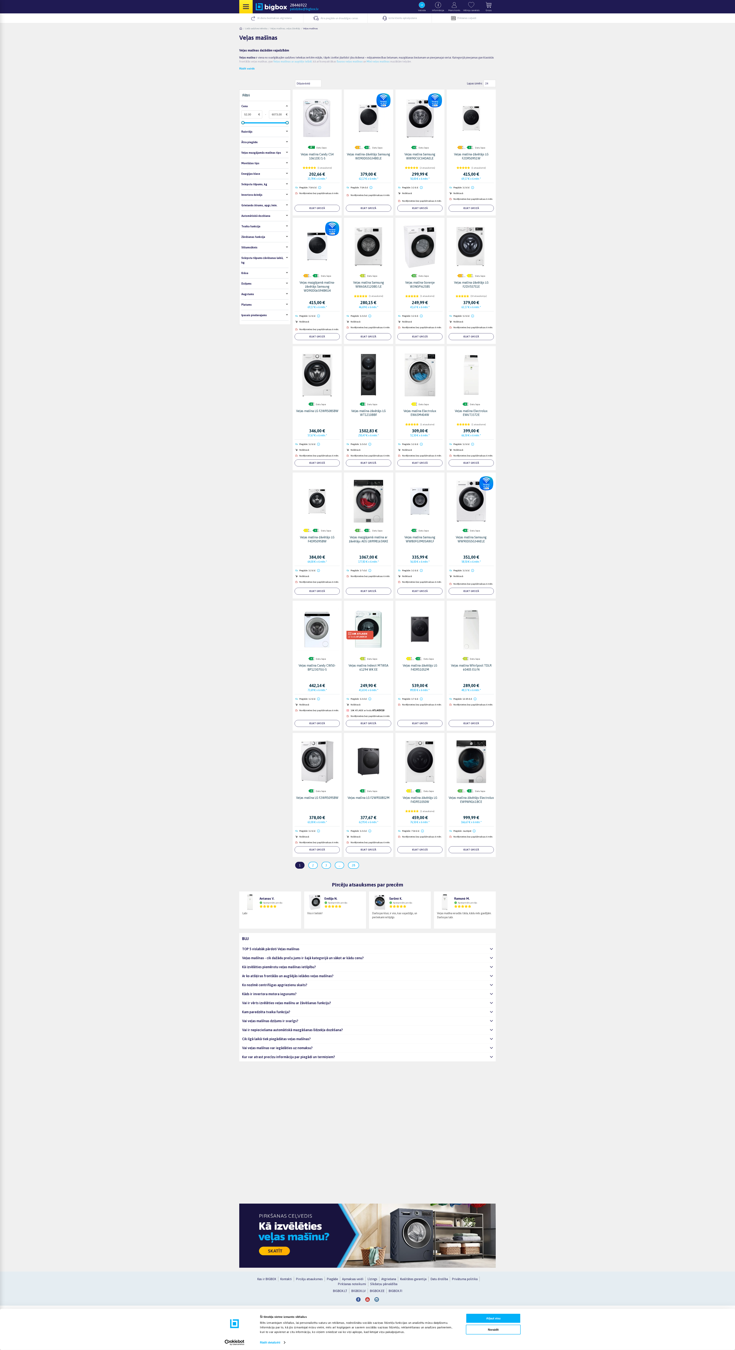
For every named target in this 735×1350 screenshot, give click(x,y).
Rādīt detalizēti (270, 1342)
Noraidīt (493, 1329)
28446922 (298, 5)
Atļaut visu (493, 1318)
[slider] (242, 122)
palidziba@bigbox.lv (304, 9)
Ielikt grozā (317, 208)
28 (353, 865)
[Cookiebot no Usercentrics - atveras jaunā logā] (234, 1342)
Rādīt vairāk (247, 68)
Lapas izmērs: (475, 83)
